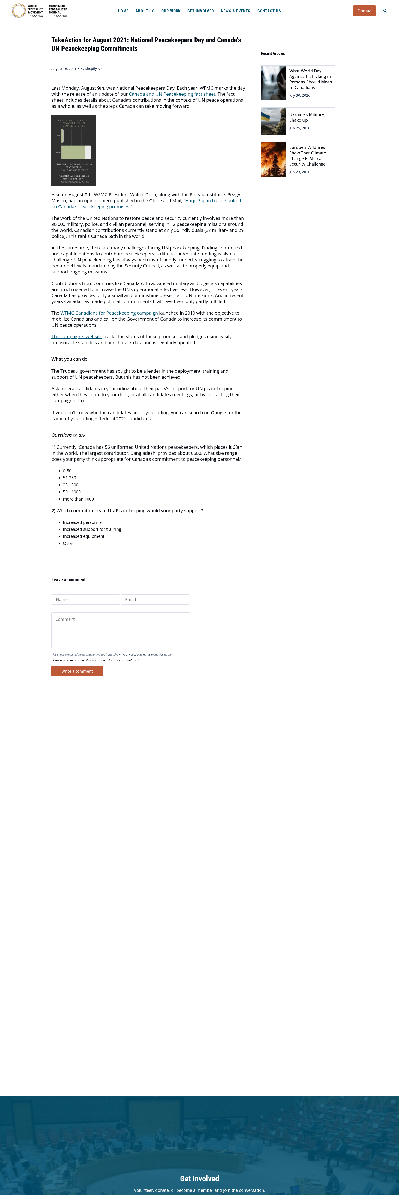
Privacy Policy (127, 654)
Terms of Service (153, 654)
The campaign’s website (76, 336)
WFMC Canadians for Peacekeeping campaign (109, 313)
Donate (364, 11)
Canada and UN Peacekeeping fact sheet (172, 94)
